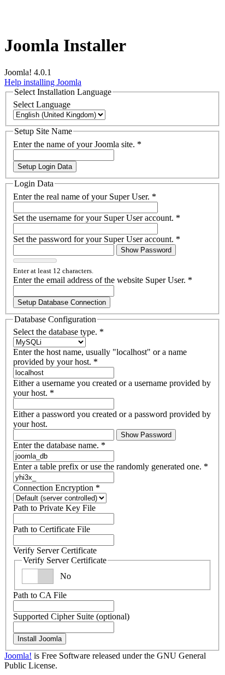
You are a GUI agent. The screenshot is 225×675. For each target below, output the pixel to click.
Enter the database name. (59, 445)
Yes (66, 576)
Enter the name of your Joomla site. (77, 144)
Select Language (41, 104)
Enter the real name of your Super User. (84, 196)
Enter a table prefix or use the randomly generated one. (110, 466)
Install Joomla (39, 639)
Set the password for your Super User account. (96, 239)
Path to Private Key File (54, 508)
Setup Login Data (44, 166)
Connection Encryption (56, 487)
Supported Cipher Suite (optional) (71, 616)
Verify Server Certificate (55, 550)
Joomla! (18, 655)
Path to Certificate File (51, 529)
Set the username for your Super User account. (96, 217)
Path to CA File (40, 595)
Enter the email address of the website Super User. (102, 280)
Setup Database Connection (61, 302)
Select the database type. (58, 331)
